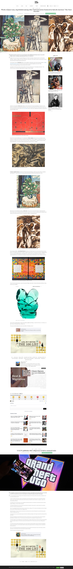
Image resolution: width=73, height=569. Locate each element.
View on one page (36, 286)
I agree (58, 567)
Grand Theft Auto (33, 561)
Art (39, 8)
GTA (29, 561)
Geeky (33, 8)
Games (39, 449)
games (23, 561)
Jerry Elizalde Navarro (29, 358)
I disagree (62, 567)
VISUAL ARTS (21, 357)
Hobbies (36, 449)
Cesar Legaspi (37, 358)
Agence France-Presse (25, 452)
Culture (36, 8)
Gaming (26, 561)
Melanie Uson (21, 13)
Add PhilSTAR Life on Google (50, 13)
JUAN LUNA (16, 357)
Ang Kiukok (21, 358)
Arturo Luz (34, 357)
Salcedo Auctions (28, 357)
